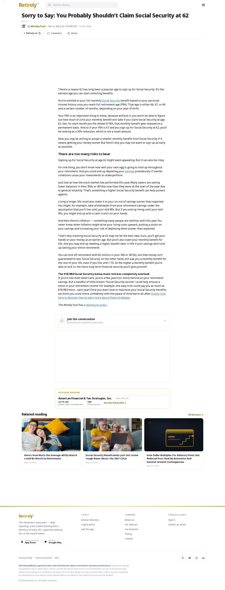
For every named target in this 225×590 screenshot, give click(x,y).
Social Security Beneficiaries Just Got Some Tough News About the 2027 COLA (111, 456)
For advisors (131, 524)
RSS (57, 558)
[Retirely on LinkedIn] (203, 558)
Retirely (29, 5)
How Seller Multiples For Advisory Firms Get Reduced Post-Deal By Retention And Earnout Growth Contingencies (173, 458)
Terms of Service (43, 558)
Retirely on (33, 33)
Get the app (87, 529)
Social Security (111, 100)
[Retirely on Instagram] (196, 558)
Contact (129, 539)
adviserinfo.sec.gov (30, 575)
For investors (132, 529)
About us (129, 520)
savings (129, 171)
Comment (56, 33)
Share (74, 33)
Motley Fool (38, 26)
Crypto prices (88, 524)
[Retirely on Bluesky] (189, 558)
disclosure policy (96, 305)
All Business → (195, 415)
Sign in (171, 520)
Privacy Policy (25, 558)
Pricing (128, 534)
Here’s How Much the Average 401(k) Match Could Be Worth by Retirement (50, 456)
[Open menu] (203, 5)
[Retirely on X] (182, 558)
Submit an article (177, 524)
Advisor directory (90, 520)
